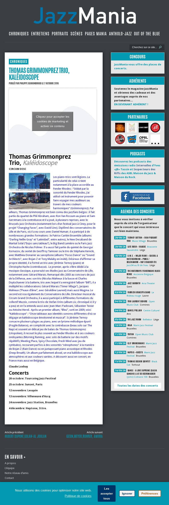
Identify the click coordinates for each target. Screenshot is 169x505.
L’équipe (9, 468)
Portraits (60, 34)
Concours (138, 57)
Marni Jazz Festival (143, 325)
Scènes (76, 34)
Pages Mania (96, 34)
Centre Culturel (151, 310)
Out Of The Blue (147, 34)
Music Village (139, 241)
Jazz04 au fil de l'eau (137, 265)
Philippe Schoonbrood (30, 83)
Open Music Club (144, 334)
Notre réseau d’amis (16, 473)
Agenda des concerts (138, 211)
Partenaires (138, 117)
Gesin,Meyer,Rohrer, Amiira (84, 436)
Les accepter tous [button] (107, 493)
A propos (10, 463)
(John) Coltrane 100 (137, 377)
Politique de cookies (78, 496)
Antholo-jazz (120, 34)
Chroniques (19, 34)
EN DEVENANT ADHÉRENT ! (131, 104)
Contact (9, 478)
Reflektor (147, 319)
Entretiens (40, 34)
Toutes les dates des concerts (137, 385)
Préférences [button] (149, 493)
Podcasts (137, 154)
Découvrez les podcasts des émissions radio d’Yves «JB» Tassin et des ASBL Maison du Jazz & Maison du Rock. (137, 169)
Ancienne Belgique (143, 274)
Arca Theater (148, 283)
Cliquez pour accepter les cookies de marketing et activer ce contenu (52, 121)
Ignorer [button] (127, 493)
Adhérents (137, 81)
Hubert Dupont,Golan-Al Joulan (25, 436)
